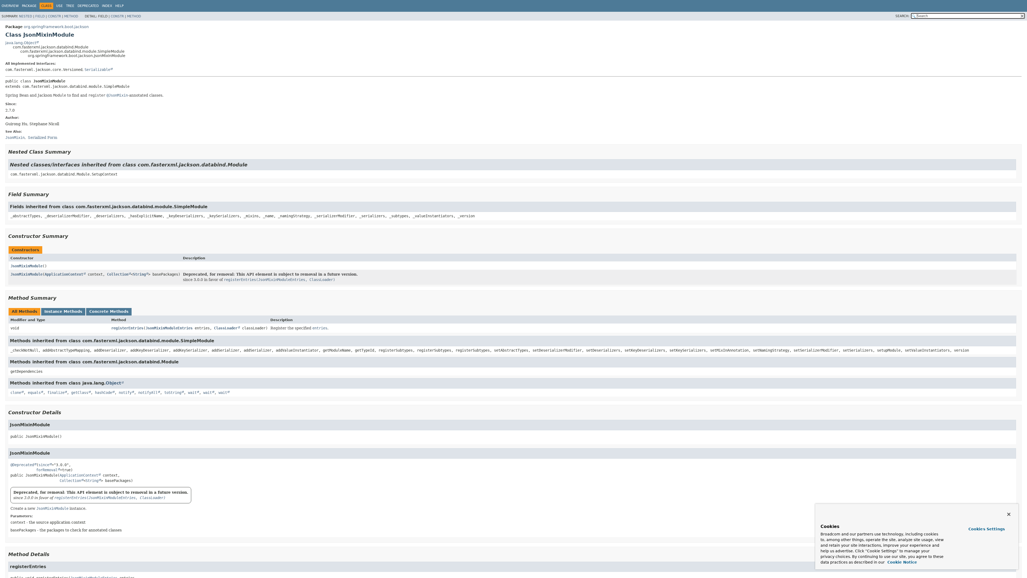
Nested (25, 16)
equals (34, 392)
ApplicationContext (64, 274)
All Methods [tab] (24, 311)
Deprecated (88, 6)
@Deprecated (22, 465)
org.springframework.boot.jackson (56, 27)
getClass (79, 392)
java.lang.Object (20, 43)
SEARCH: (902, 16)
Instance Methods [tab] (63, 311)
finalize (55, 392)
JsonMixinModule (26, 266)
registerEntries (127, 328)
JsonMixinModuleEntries (169, 328)
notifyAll (148, 392)
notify (125, 392)
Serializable (97, 69)
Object (113, 383)
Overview (10, 6)
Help (119, 6)
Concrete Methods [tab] (108, 311)
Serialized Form (42, 137)
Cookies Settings (986, 529)
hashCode (103, 392)
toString (172, 392)
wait (192, 392)
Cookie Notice (901, 562)
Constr (54, 16)
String (139, 274)
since (44, 465)
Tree (70, 6)
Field (40, 16)
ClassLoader (225, 328)
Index (107, 6)
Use (59, 6)
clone (15, 392)
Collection (117, 274)
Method (71, 16)
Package (29, 6)
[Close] (1009, 514)
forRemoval (47, 470)
